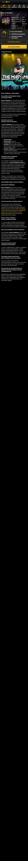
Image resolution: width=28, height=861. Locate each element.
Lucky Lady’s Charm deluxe (8, 210)
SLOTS (2, 9)
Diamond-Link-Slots (6, 213)
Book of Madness (8, 9)
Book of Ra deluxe (20, 209)
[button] (14, 42)
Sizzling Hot (22, 210)
